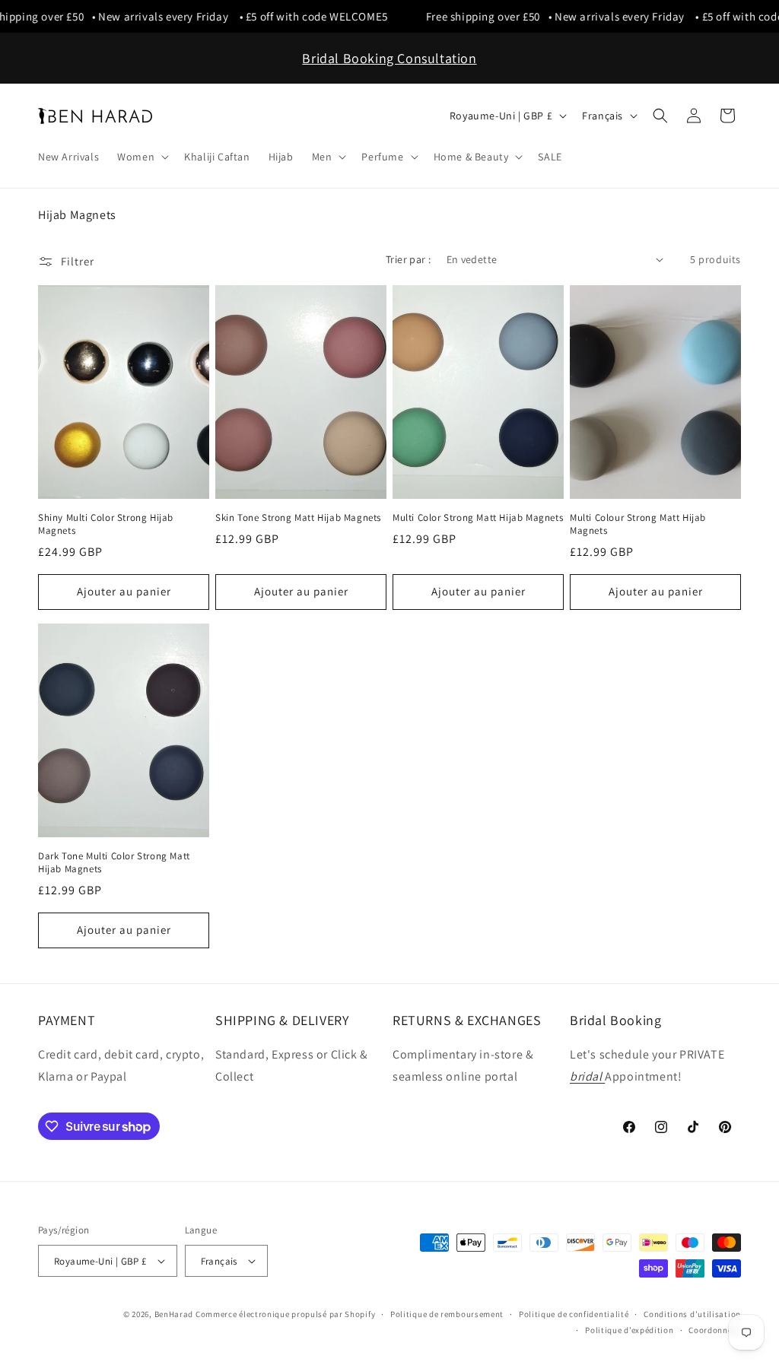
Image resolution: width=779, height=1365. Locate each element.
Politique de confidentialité (574, 1314)
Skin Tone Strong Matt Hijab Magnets (298, 518)
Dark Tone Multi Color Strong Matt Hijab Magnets (114, 862)
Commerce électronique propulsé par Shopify (285, 1314)
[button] (141, 157)
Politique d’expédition (629, 1330)
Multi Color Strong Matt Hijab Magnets (478, 518)
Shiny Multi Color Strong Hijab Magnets (105, 524)
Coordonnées (714, 1330)
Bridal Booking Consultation (389, 58)
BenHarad (174, 1314)
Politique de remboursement (447, 1314)
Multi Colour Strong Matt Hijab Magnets (638, 524)
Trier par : (408, 259)
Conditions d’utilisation (692, 1314)
